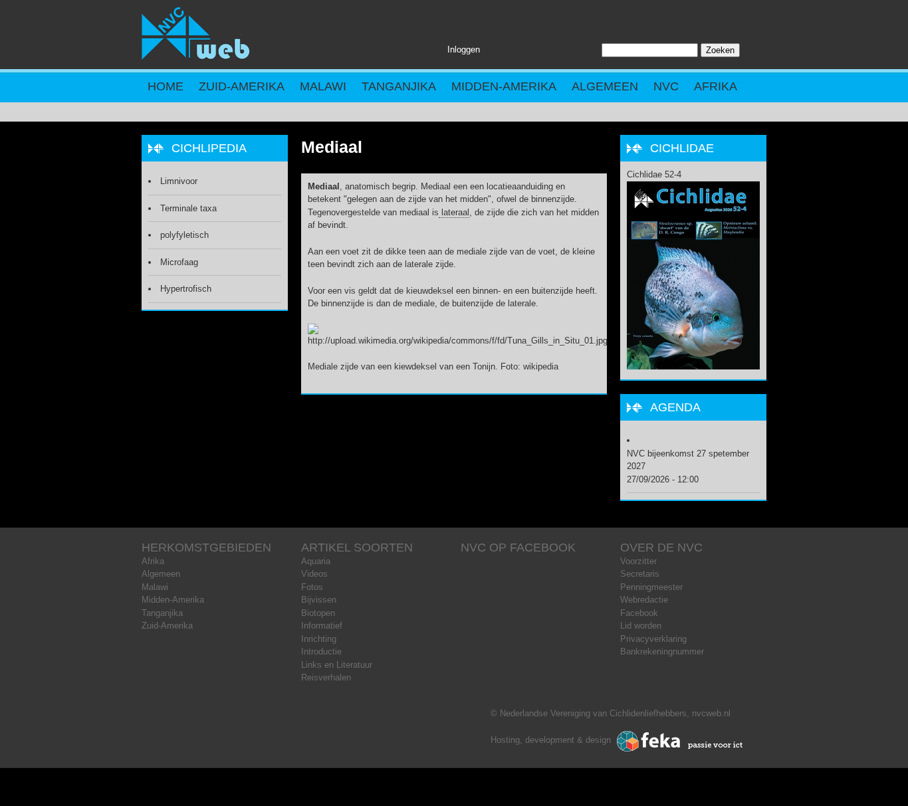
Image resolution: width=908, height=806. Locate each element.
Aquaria (315, 561)
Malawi (323, 86)
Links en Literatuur (336, 665)
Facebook (639, 613)
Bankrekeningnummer (662, 651)
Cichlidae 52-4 (654, 174)
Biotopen (318, 613)
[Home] (196, 57)
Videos (314, 574)
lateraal (454, 212)
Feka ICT (680, 741)
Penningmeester (651, 587)
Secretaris (639, 574)
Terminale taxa (188, 208)
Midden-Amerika (503, 86)
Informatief (321, 626)
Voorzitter (638, 561)
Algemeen (605, 86)
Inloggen (463, 49)
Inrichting (318, 639)
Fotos (312, 587)
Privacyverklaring (653, 639)
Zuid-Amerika (241, 86)
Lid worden (640, 626)
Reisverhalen (326, 677)
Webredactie (644, 600)
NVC (666, 86)
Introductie (321, 651)
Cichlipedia (209, 148)
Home (165, 86)
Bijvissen (318, 600)
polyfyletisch (184, 235)
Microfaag (179, 262)
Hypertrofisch (185, 289)
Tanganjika (399, 86)
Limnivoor (178, 181)
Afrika (715, 86)
